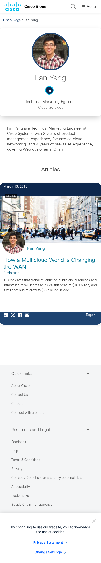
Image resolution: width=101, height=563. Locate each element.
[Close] (94, 520)
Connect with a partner (28, 412)
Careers (17, 404)
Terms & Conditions (25, 460)
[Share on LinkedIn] (7, 318)
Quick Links (21, 374)
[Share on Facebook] (21, 318)
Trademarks (20, 495)
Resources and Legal (30, 430)
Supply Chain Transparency (31, 504)
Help (14, 451)
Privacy (16, 469)
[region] (50, 538)
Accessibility (20, 486)
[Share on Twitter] (14, 318)
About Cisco (20, 386)
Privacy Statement (48, 542)
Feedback (18, 442)
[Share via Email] (28, 318)
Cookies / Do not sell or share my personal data (46, 478)
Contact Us (19, 395)
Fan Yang (36, 249)
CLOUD (11, 196)
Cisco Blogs (35, 6)
